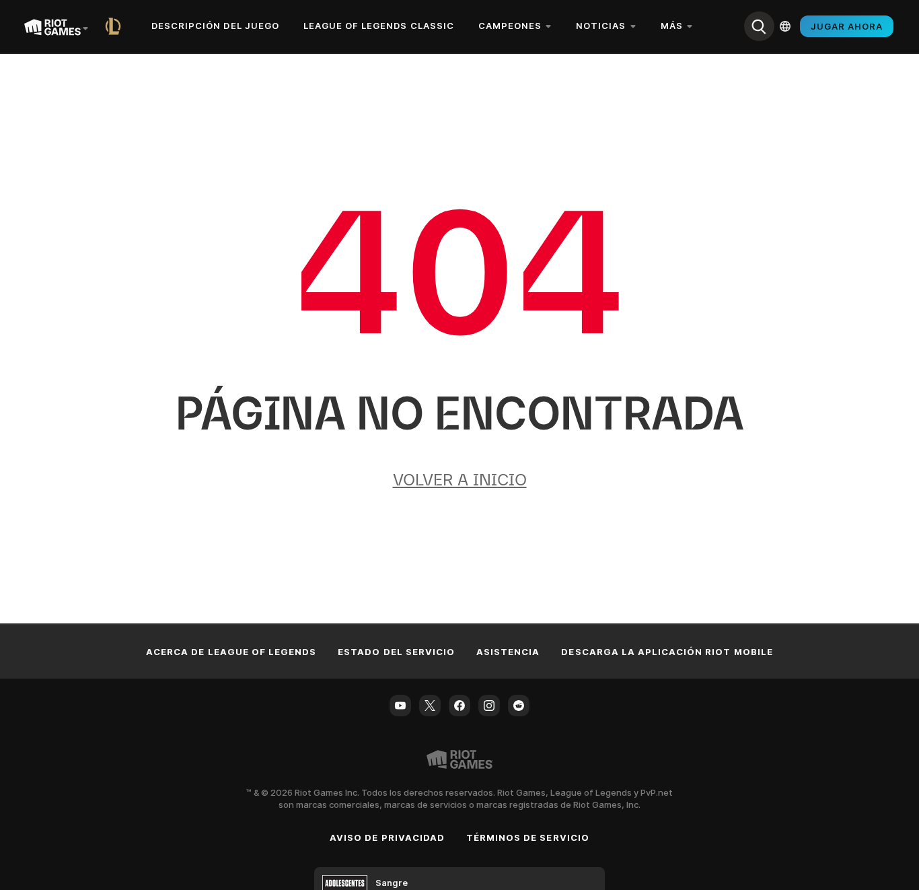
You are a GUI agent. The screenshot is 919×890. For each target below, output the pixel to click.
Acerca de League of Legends (231, 651)
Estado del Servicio (396, 651)
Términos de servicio (527, 837)
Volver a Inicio (460, 479)
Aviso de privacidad (387, 837)
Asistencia (508, 651)
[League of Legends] (115, 26)
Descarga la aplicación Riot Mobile (666, 651)
